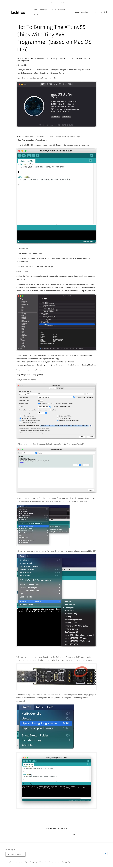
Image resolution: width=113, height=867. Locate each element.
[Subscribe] (73, 834)
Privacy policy (43, 862)
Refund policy (33, 862)
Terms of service (54, 862)
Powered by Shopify (21, 862)
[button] (44, 9)
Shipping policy (65, 862)
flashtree (12, 862)
